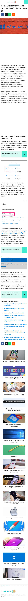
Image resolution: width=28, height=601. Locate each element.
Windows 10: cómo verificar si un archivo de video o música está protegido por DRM (15, 326)
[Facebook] (2, 14)
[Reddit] (13, 14)
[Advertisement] (14, 49)
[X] (6, 14)
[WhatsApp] (9, 14)
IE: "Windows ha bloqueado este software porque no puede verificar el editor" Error (14, 332)
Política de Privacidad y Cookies (12, 594)
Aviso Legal (3, 594)
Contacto (21, 594)
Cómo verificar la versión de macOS (14, 313)
